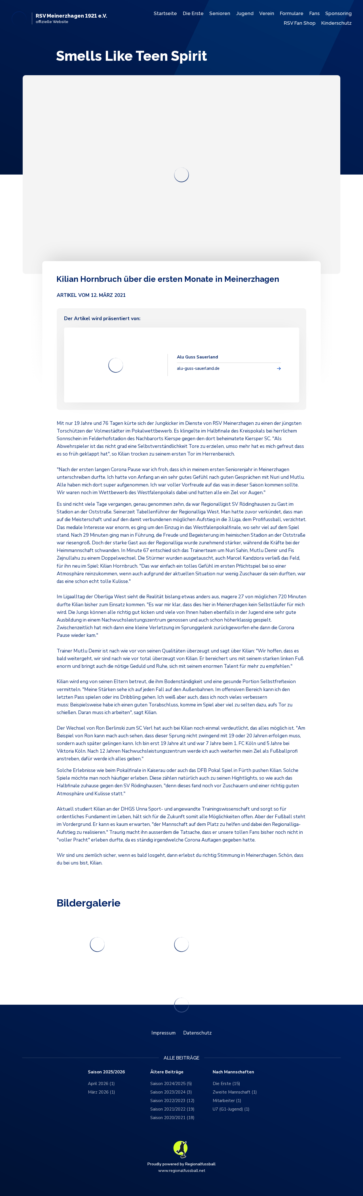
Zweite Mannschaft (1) (235, 1092)
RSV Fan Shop (300, 23)
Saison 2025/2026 (106, 1072)
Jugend (245, 13)
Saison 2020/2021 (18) (172, 1118)
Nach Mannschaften (233, 1072)
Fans (314, 13)
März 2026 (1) (101, 1092)
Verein (266, 13)
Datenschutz (197, 1033)
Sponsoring (338, 13)
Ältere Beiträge (166, 1072)
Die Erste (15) (226, 1083)
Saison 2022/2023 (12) (172, 1100)
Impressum (163, 1033)
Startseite (165, 13)
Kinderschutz (336, 23)
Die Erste (193, 13)
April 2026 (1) (101, 1083)
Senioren (219, 13)
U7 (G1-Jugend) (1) (231, 1109)
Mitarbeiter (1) (227, 1100)
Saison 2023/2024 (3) (171, 1092)
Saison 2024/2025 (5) (171, 1083)
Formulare (291, 13)
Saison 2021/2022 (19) (172, 1109)
